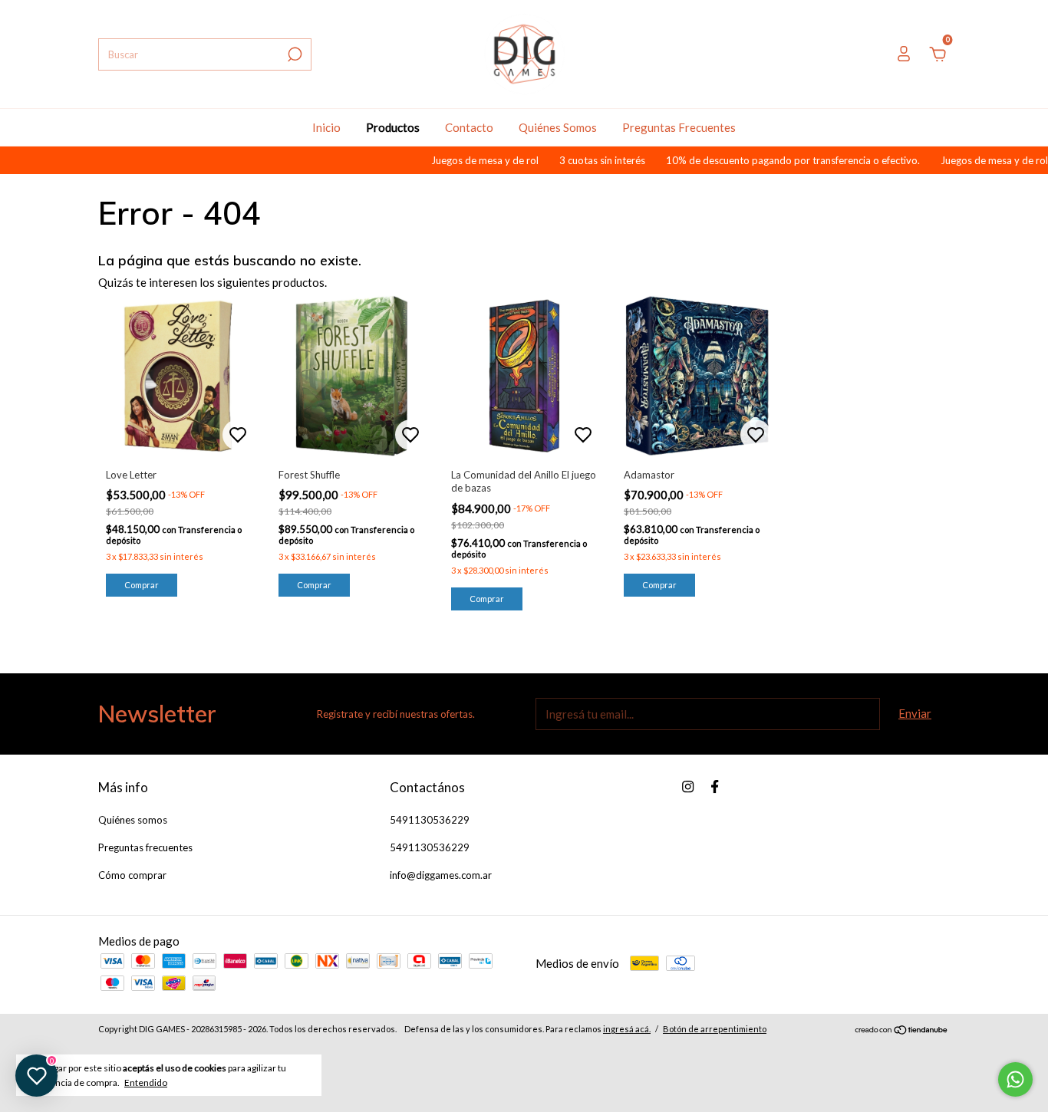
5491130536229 (430, 820)
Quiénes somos (132, 820)
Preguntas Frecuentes (679, 127)
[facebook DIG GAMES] (714, 786)
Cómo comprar (132, 875)
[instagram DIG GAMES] (687, 786)
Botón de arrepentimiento (714, 1029)
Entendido (145, 1082)
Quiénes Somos (558, 127)
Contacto (469, 127)
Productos (393, 127)
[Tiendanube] (902, 1031)
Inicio (326, 127)
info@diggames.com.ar (441, 875)
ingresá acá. (627, 1029)
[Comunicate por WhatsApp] (1015, 1079)
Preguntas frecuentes (145, 847)
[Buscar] (293, 54)
